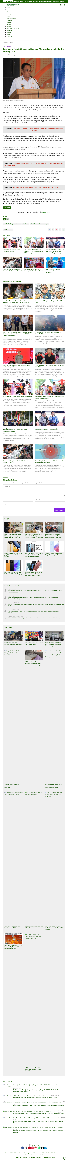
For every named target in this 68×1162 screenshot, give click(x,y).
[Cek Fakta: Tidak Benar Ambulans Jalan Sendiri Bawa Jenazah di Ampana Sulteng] (34, 655)
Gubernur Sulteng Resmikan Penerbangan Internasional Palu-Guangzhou (54, 271)
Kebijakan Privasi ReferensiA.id (34, 1155)
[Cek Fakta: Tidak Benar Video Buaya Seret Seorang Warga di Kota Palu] (34, 999)
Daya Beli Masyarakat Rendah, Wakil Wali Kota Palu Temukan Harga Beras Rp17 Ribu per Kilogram (17, 301)
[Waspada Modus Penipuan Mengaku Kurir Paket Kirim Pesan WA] (13, 716)
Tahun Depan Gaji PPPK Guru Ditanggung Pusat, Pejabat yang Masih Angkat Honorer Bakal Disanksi (33, 611)
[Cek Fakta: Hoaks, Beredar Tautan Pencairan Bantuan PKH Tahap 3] (54, 858)
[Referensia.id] (13, 4)
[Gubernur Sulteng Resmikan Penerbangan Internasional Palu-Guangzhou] (55, 262)
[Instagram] (32, 1148)
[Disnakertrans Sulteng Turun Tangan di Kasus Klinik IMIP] (50, 291)
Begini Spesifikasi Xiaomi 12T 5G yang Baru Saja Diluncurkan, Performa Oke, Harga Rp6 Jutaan (34, 555)
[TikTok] (42, 1148)
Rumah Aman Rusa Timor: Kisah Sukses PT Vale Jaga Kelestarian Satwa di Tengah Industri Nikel (38, 1122)
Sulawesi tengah (43, 224)
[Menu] (4, 4)
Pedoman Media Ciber (11, 1153)
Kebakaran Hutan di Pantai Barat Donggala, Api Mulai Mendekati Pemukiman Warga (48, 333)
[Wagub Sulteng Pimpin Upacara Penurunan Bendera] (12, 242)
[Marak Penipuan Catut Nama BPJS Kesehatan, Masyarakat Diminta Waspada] (54, 636)
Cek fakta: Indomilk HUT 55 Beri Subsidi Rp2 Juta (34, 926)
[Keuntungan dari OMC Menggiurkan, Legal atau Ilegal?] (13, 636)
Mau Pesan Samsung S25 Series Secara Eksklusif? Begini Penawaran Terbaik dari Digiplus (34, 536)
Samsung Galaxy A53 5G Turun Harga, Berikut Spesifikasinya (53, 554)
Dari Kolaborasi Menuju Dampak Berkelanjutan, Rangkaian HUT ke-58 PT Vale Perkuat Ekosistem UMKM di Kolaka (35, 591)
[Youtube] (35, 1148)
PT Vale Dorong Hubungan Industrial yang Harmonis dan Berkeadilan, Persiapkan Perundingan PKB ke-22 (36, 605)
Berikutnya (7, 208)
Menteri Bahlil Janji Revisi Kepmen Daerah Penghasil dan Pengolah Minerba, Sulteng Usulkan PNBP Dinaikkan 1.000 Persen (17, 334)
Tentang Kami (28, 1153)
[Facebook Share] (49, 229)
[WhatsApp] (39, 1148)
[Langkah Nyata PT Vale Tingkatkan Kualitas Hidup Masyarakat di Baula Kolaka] (26, 1096)
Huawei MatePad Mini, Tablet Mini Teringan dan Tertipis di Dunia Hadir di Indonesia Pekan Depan (13, 536)
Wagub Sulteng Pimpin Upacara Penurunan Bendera (12, 250)
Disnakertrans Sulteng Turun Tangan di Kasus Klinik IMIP (49, 301)
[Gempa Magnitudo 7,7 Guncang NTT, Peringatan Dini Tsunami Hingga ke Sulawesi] (50, 451)
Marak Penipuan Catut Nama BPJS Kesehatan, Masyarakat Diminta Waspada (53, 644)
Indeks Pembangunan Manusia (12, 224)
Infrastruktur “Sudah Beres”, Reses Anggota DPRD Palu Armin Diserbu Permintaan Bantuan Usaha (38, 1106)
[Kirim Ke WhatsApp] (63, 229)
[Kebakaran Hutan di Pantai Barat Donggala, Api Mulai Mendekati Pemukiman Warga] (50, 323)
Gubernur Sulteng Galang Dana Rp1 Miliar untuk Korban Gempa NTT (16, 366)
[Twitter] (26, 1148)
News (4, 46)
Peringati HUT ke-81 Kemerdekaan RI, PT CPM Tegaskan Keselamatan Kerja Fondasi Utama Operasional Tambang (16, 429)
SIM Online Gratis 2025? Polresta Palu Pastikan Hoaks (34, 643)
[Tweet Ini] (53, 229)
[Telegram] (45, 1148)
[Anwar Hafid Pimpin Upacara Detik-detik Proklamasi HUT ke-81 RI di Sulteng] (34, 242)
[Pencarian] (64, 4)
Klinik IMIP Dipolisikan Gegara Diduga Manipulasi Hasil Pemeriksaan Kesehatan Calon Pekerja (34, 618)
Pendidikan (34, 224)
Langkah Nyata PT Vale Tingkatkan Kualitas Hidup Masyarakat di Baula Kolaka (35, 1097)
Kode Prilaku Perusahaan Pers (54, 1153)
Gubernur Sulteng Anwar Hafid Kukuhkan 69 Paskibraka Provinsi (12, 270)
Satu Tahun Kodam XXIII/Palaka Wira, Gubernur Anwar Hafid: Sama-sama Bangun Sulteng (55, 251)
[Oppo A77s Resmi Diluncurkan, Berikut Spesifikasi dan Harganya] (13, 565)
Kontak (21, 1153)
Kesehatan (26, 224)
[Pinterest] (29, 1148)
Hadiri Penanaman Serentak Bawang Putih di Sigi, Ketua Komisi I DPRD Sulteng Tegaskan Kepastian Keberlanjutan (33, 598)
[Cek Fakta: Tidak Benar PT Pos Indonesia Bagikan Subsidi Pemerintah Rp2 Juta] (13, 938)
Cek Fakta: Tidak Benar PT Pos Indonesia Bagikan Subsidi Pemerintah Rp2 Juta (13, 947)
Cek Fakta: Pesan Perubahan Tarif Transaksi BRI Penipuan (12, 926)
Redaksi (8, 54)
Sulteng (9, 46)
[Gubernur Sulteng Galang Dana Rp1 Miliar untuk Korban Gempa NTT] (18, 356)
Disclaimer (36, 1153)
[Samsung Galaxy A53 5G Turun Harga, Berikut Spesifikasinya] (54, 546)
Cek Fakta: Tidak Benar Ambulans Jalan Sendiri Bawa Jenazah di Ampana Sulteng (33, 663)
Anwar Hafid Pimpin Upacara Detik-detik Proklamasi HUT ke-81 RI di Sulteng (33, 251)
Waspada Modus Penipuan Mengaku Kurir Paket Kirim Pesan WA (12, 786)
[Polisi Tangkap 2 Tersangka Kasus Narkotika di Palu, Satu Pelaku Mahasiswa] (50, 356)
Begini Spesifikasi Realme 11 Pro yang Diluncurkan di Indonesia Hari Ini (13, 555)
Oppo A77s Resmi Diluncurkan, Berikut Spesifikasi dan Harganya (13, 573)
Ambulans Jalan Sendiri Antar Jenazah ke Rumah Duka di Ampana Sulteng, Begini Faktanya (53, 786)
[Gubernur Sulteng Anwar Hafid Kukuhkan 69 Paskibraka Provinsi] (12, 262)
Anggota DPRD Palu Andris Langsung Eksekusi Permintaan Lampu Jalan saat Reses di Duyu (38, 1113)
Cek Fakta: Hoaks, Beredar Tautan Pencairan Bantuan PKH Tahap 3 (54, 927)
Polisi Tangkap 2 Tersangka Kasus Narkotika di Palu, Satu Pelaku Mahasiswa (49, 366)
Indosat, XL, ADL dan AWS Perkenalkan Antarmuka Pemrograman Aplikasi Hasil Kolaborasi (53, 536)
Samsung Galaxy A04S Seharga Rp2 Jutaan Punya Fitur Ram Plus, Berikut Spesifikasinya (33, 574)
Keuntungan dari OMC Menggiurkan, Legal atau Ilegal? (13, 643)
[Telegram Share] (60, 229)
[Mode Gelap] (61, 4)
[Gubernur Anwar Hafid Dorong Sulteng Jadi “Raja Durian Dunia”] (34, 262)
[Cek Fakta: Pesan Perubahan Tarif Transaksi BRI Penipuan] (13, 858)
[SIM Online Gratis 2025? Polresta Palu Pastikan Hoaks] (34, 636)
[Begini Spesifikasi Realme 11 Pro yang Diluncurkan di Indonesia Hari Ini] (13, 546)
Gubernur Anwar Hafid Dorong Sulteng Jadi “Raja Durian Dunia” (33, 270)
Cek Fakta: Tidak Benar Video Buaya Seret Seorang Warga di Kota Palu (33, 1069)
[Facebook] (22, 1148)
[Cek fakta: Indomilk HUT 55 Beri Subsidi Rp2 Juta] (34, 858)
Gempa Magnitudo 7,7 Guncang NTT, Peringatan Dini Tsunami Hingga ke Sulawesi (49, 461)
